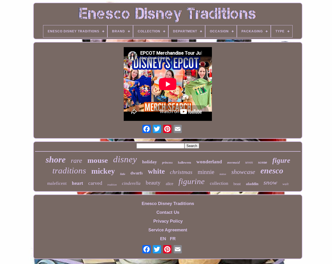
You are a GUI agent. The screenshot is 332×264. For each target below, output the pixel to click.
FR (173, 238)
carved (95, 183)
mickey (103, 171)
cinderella (131, 183)
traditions (69, 170)
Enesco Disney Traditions (168, 203)
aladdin (252, 184)
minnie (206, 172)
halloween (184, 162)
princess (167, 162)
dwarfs (136, 173)
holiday (149, 161)
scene (262, 162)
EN (163, 238)
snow (270, 182)
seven (249, 162)
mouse (97, 160)
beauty (153, 183)
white (156, 171)
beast (237, 184)
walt (285, 184)
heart (77, 183)
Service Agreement (167, 230)
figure (281, 160)
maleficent (57, 183)
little (122, 173)
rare (76, 160)
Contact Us (167, 212)
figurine (191, 181)
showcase (243, 171)
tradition (112, 184)
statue (222, 173)
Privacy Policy (168, 221)
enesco (271, 170)
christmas (181, 172)
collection (219, 183)
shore (56, 159)
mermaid (233, 162)
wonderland (209, 161)
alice (169, 183)
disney (125, 159)
